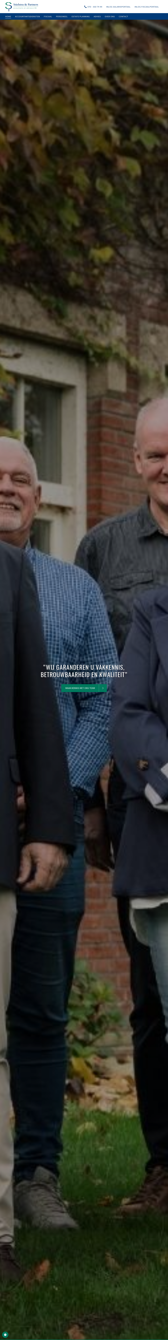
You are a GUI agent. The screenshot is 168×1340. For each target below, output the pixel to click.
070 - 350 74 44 (95, 6)
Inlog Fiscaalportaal (147, 6)
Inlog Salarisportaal (118, 6)
